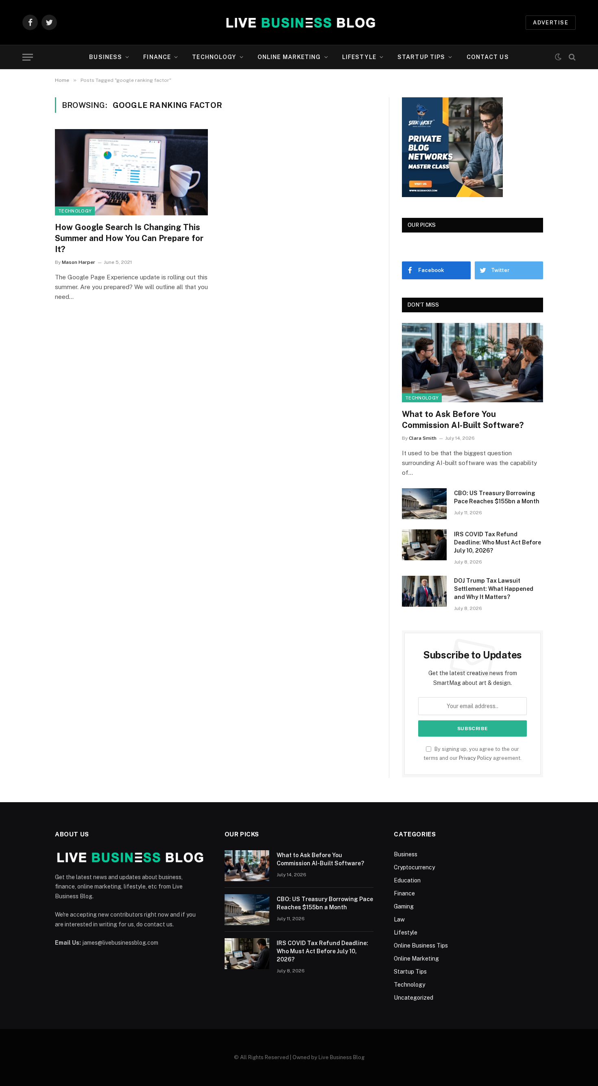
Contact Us (488, 57)
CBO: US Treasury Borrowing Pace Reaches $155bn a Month (496, 497)
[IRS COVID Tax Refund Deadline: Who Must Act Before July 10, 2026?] (424, 544)
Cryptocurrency (414, 867)
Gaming (404, 906)
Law (399, 919)
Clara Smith (422, 438)
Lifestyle (359, 57)
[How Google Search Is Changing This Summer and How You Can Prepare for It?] (131, 172)
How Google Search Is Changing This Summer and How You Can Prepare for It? (129, 238)
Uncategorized (413, 997)
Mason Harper (78, 262)
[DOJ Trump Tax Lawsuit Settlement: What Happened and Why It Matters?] (424, 591)
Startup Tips (421, 57)
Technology (214, 57)
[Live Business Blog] (299, 22)
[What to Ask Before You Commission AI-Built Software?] (472, 362)
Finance (157, 57)
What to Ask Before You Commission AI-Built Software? (463, 419)
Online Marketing (289, 57)
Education (407, 880)
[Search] (571, 57)
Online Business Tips (421, 945)
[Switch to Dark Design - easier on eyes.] (558, 57)
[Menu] (27, 57)
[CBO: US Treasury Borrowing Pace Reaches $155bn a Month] (424, 503)
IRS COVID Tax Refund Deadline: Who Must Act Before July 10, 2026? (497, 542)
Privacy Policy (475, 758)
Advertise (550, 23)
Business (105, 57)
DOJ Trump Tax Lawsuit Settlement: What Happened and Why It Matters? (493, 588)
